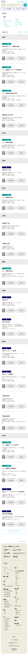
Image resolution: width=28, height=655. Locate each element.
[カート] (19, 2)
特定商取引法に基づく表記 (14, 645)
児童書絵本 (6, 601)
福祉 (16, 594)
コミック (5, 568)
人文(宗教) (6, 623)
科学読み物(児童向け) (8, 605)
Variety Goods (18, 625)
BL (4, 571)
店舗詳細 (21, 58)
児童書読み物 (6, 603)
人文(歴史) (6, 622)
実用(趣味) (18, 612)
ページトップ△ (22, 541)
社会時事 (17, 572)
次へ (19, 532)
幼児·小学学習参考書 (8, 590)
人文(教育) (6, 629)
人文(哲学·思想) (7, 618)
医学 (16, 590)
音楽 (5, 611)
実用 (16, 608)
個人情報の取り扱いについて (14, 642)
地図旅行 (17, 617)
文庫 (4, 581)
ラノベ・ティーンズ (8, 569)
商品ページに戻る (23, 32)
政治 (16, 581)
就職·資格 (17, 578)
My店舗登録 (11, 58)
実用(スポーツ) (18, 610)
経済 (16, 583)
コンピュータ (18, 605)
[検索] (25, 5)
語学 (16, 568)
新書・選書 (5, 576)
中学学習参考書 (7, 592)
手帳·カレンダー (19, 614)
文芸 (4, 584)
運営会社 (14, 636)
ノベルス (5, 578)
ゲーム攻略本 (6, 573)
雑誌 (16, 620)
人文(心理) (6, 627)
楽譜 (5, 613)
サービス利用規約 (14, 639)
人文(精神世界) (7, 625)
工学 (16, 602)
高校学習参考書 (7, 594)
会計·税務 (17, 585)
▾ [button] (8, 5)
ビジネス (17, 574)
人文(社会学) (6, 620)
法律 (16, 580)
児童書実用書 (6, 606)
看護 (16, 592)
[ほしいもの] (22, 2)
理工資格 (17, 598)
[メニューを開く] (26, 2)
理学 (16, 600)
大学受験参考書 (7, 596)
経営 (16, 576)
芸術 (4, 610)
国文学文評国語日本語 (8, 586)
